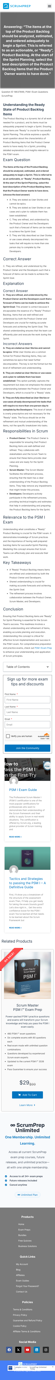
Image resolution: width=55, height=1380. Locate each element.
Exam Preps (24, 1229)
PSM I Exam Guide (23, 790)
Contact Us (21, 1291)
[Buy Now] (31, 1368)
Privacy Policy (20, 1315)
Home (21, 1224)
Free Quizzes (24, 1240)
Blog (18, 1269)
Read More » (15, 837)
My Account (22, 1264)
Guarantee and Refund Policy (27, 1320)
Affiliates (20, 1275)
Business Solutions (27, 1246)
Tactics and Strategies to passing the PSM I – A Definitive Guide (27, 883)
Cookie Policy (19, 1326)
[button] (49, 6)
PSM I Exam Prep (43, 648)
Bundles (22, 1235)
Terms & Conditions (22, 1309)
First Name (10, 694)
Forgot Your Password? (27, 1286)
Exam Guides (22, 1280)
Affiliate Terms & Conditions (26, 1331)
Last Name (10, 706)
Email (8, 719)
